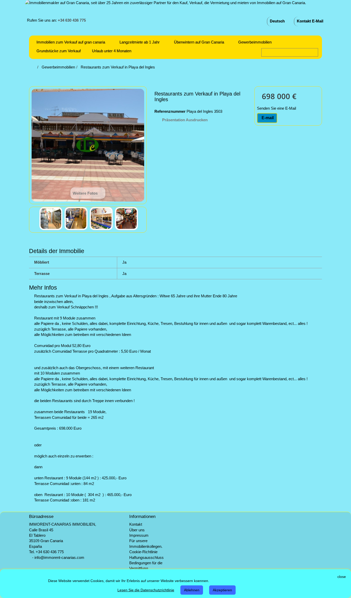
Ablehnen (191, 590)
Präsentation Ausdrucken (185, 120)
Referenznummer (170, 111)
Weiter (142, 219)
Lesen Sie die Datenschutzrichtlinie (145, 590)
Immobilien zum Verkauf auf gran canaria (70, 42)
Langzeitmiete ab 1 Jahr (139, 42)
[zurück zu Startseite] (34, 67)
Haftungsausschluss (146, 557)
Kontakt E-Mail (310, 21)
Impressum (139, 535)
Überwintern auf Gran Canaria (199, 42)
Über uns (137, 530)
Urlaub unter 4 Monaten (111, 51)
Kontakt (135, 524)
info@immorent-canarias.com (59, 557)
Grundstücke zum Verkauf (58, 51)
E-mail (267, 118)
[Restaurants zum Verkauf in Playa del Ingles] (51, 218)
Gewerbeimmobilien (255, 42)
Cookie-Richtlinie (143, 552)
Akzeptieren (222, 590)
